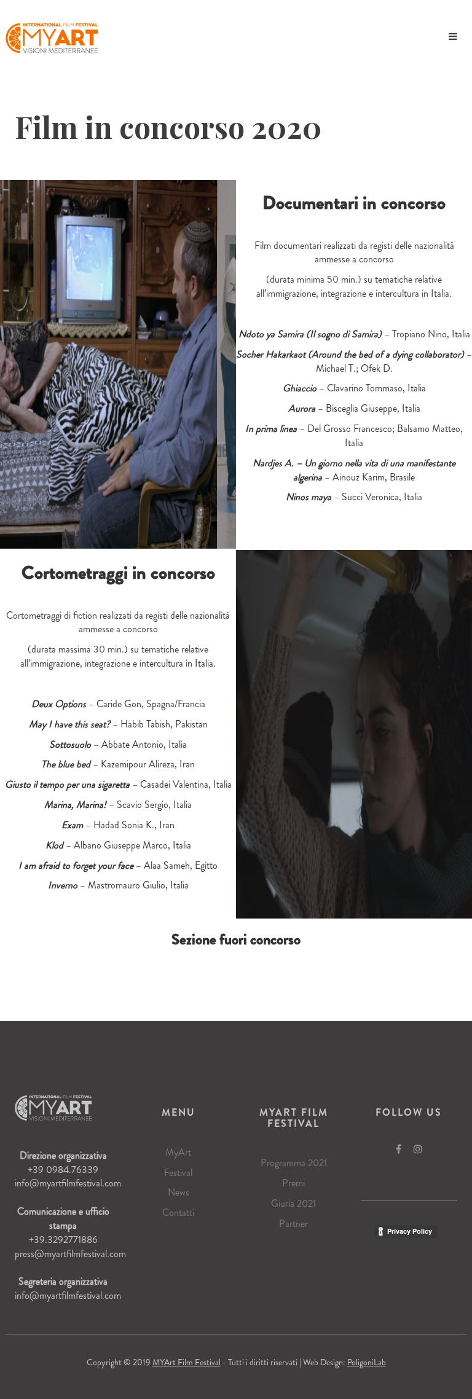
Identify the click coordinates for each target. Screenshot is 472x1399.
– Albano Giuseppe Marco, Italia (118, 845)
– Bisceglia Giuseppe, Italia (354, 408)
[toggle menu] (453, 37)
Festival (178, 1173)
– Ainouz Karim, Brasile (354, 470)
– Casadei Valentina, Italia (118, 784)
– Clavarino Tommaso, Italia (354, 388)
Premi (293, 1183)
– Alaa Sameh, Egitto (118, 865)
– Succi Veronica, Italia (354, 497)
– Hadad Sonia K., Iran (118, 825)
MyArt (178, 1152)
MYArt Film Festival (186, 1362)
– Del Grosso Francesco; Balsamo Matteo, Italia (354, 435)
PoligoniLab (366, 1362)
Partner (293, 1224)
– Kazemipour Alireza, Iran (118, 764)
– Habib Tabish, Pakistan (118, 724)
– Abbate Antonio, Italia (118, 744)
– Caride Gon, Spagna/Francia (118, 704)
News (178, 1192)
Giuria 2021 (293, 1203)
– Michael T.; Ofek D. (354, 361)
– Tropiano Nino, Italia (354, 334)
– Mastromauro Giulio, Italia (118, 885)
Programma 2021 (294, 1163)
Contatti (178, 1212)
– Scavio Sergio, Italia (118, 804)
